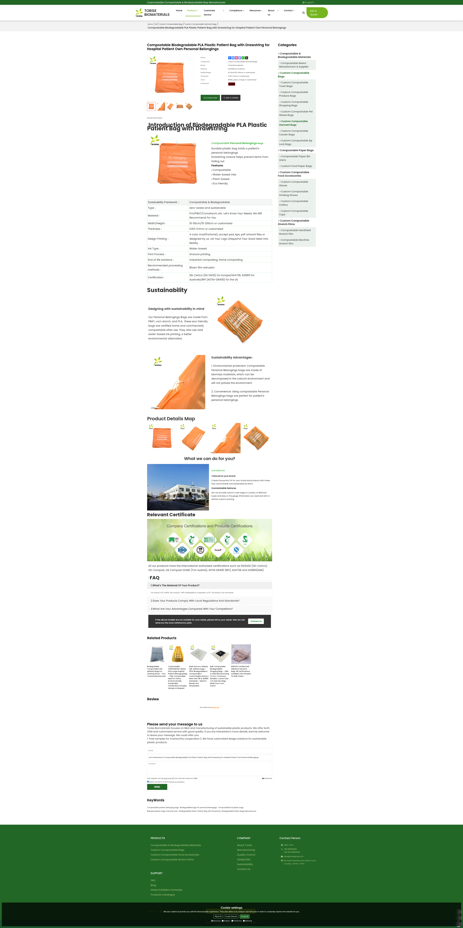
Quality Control (246, 854)
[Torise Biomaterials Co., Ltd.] (139, 12)
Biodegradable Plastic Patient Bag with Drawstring (200, 811)
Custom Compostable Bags (171, 24)
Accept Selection (231, 916)
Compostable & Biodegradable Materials (176, 845)
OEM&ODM (243, 859)
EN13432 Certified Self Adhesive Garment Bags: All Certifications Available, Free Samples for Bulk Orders (241, 671)
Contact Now (211, 98)
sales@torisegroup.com (294, 856)
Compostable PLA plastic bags (230, 807)
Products (192, 10)
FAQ (153, 880)
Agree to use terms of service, (166, 782)
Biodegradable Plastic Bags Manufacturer (239, 811)
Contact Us (243, 869)
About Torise (244, 845)
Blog (153, 885)
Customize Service (209, 12)
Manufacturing (246, 850)
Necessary (217, 921)
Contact (288, 10)
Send (157, 787)
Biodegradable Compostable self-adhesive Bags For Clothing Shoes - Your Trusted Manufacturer (156, 671)
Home (179, 10)
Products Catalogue (163, 894)
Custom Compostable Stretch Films (172, 859)
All (156, 24)
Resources (255, 10)
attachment (268, 778)
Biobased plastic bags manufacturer (162, 811)
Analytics (227, 921)
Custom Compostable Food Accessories (175, 854)
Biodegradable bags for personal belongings (198, 807)
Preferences (237, 921)
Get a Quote (313, 12)
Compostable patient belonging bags (163, 807)
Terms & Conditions (177, 782)
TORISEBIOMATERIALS (157, 12)
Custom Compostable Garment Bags (200, 24)
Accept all (244, 916)
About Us (271, 12)
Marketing (248, 921)
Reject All (218, 916)
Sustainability (245, 864)
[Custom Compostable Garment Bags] (231, 84)
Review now (215, 707)
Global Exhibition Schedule (166, 890)
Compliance (235, 10)
